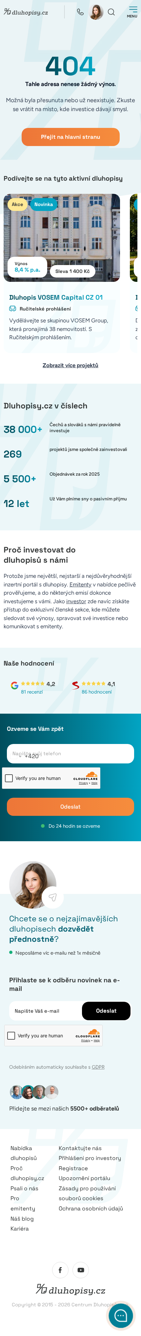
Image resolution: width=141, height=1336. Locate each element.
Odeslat (70, 806)
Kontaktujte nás (80, 1148)
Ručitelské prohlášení (45, 309)
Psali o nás (24, 1188)
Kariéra (19, 1228)
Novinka (43, 204)
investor (76, 601)
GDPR (98, 1067)
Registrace (73, 1168)
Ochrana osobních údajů (91, 1208)
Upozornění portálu (84, 1178)
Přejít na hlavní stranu (70, 136)
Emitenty (80, 584)
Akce (17, 204)
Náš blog (22, 1218)
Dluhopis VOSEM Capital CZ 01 (56, 297)
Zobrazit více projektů (70, 365)
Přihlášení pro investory (90, 1158)
